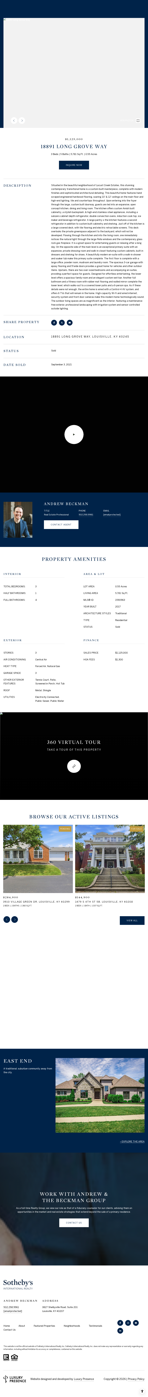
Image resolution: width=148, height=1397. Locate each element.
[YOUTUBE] (136, 1323)
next (21, 120)
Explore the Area (133, 1141)
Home (6, 1326)
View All (132, 920)
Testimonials (95, 1326)
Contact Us (9, 1330)
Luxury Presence (84, 1379)
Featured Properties (44, 1326)
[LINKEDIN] (120, 1331)
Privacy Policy (136, 1379)
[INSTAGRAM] (128, 1323)
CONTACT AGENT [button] (61, 524)
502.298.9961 (86, 514)
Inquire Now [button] (74, 165)
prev (14, 120)
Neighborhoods (72, 1326)
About (21, 1326)
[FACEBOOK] (120, 1323)
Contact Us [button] (74, 1223)
